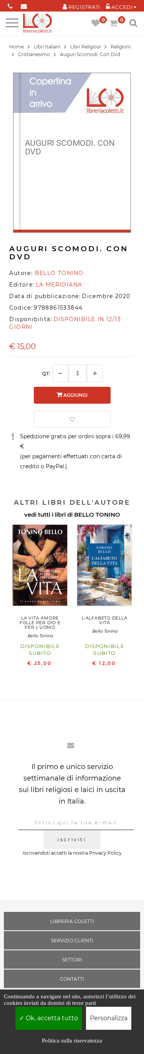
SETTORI (72, 960)
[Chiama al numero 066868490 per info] (10, 4)
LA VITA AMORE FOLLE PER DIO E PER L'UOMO (40, 622)
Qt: (46, 373)
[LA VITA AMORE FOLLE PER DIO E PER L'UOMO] (40, 567)
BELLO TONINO (97, 514)
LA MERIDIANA (59, 284)
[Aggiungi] (95, 373)
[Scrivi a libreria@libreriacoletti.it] (23, 4)
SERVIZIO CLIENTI (72, 940)
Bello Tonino (40, 635)
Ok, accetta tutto (51, 1018)
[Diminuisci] (60, 373)
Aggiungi (75, 395)
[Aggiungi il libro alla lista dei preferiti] (72, 419)
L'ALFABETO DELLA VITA (104, 620)
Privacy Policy (105, 853)
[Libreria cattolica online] (37, 23)
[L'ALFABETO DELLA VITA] (104, 567)
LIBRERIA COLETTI (72, 921)
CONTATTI (72, 979)
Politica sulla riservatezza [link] (72, 1040)
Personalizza (108, 1018)
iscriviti (72, 839)
